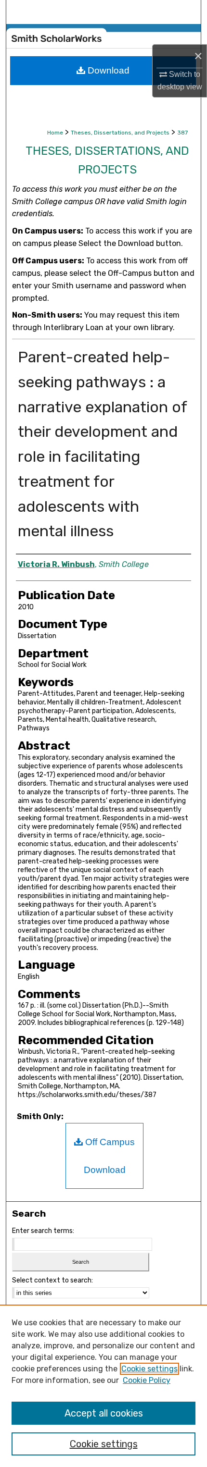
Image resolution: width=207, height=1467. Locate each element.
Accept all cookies (104, 1413)
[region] (103, 1386)
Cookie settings (149, 1368)
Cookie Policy (146, 1380)
